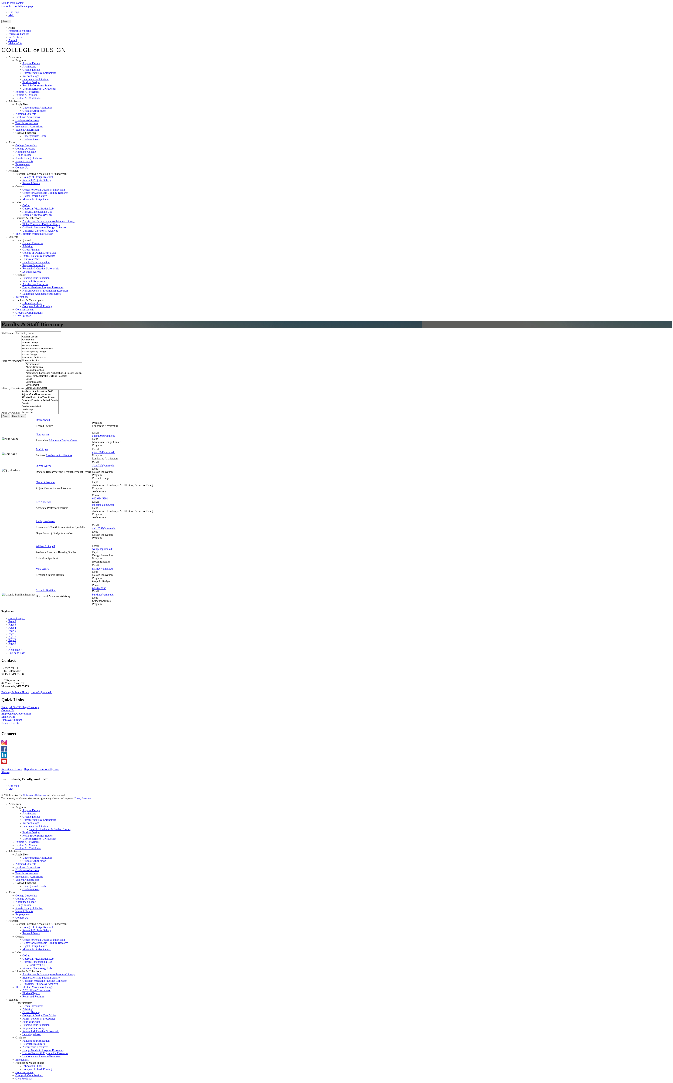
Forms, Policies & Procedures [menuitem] (38, 255)
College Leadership (26, 895)
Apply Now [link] (22, 104)
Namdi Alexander (45, 482)
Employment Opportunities (16, 713)
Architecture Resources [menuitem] (35, 284)
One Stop (13, 12)
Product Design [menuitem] (31, 82)
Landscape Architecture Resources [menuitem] (41, 293)
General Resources (32, 1005)
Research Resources (33, 1043)
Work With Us (37, 964)
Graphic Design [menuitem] (31, 69)
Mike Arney (42, 568)
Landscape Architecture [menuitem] (35, 79)
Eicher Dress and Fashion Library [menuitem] (41, 224)
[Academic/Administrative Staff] (39, 391)
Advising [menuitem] (27, 246)
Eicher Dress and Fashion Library (41, 977)
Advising (27, 1009)
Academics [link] (14, 57)
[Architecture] (37, 339)
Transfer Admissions (26, 873)
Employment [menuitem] (22, 164)
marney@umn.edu (102, 568)
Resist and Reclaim (33, 996)
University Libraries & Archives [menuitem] (40, 230)
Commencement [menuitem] (24, 309)
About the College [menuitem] (25, 151)
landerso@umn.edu (103, 504)
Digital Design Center (34, 946)
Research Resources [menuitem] (33, 281)
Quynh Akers (43, 465)
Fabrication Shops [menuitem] (32, 303)
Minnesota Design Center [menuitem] (36, 199)
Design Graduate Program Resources (42, 1050)
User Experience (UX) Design (39, 838)
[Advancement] (53, 364)
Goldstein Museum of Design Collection (44, 980)
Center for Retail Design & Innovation (43, 939)
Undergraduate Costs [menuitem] (34, 135)
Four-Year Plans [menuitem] (31, 259)
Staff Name (7, 333)
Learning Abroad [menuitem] (31, 271)
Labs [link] (18, 202)
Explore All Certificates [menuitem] (28, 98)
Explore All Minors (26, 845)
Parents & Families (18, 33)
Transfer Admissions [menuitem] (26, 123)
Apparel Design (31, 810)
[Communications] (53, 382)
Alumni (12, 40)
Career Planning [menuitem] (31, 249)
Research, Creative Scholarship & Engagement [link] (41, 173)
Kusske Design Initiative (29, 908)
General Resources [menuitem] (32, 243)
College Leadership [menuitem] (26, 145)
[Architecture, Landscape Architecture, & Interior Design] (53, 373)
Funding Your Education (36, 1024)
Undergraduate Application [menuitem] (37, 107)
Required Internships (33, 1028)
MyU (11, 15)
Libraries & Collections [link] (28, 217)
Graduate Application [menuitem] (34, 110)
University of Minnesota (34, 795)
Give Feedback (23, 1078)
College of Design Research (37, 927)
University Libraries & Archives (40, 983)
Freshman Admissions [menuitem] (27, 117)
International (22, 1059)
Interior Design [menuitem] (30, 76)
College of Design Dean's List (39, 1015)
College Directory (25, 898)
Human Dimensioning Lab (37, 961)
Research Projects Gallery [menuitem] (36, 180)
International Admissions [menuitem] (29, 126)
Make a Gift (15, 43)
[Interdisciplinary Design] (37, 351)
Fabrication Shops (32, 1065)
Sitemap (5, 772)
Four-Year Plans (31, 1021)
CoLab (26, 955)
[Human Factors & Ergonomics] (37, 348)
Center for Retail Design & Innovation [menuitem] (43, 189)
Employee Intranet (11, 719)
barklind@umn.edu (103, 594)
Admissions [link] (14, 101)
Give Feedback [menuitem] (23, 315)
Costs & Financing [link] (25, 132)
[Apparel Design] (37, 336)
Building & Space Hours (15, 692)
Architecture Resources (35, 1046)
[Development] (53, 385)
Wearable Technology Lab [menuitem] (37, 214)
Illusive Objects (31, 993)
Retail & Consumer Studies (37, 835)
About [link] (11, 142)
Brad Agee (42, 449)
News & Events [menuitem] (24, 161)
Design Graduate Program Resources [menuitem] (42, 287)
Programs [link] (20, 60)
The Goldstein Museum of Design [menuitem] (34, 233)
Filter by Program (11, 360)
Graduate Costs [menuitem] (30, 139)
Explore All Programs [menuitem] (27, 91)
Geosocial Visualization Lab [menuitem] (38, 208)
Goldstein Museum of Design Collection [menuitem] (44, 227)
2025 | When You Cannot (36, 990)
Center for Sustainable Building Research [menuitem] (45, 192)
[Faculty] (39, 403)
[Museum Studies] (37, 360)
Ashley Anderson (45, 521)
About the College (25, 901)
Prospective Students (19, 30)
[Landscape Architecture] (37, 357)
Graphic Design (31, 816)
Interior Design (30, 822)
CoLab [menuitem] (26, 205)
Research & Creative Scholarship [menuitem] (40, 268)
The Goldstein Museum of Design (34, 987)
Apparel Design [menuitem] (31, 63)
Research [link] (13, 170)
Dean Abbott (43, 419)
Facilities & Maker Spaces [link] (29, 300)
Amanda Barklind (46, 590)
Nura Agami (42, 434)
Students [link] (13, 236)
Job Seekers (15, 37)
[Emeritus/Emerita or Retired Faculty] (39, 400)
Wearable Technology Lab (37, 968)
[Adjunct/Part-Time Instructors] (39, 394)
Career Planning (31, 1012)
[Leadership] (39, 409)
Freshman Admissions (27, 867)
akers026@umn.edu (103, 465)
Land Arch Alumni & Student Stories (49, 829)
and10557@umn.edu (103, 528)
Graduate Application (34, 860)
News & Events (10, 723)
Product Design (31, 832)
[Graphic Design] (37, 342)
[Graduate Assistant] (39, 406)
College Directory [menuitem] (25, 148)
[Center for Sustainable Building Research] (53, 376)
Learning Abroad (31, 1034)
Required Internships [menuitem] (33, 265)
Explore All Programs (27, 841)
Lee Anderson (43, 501)
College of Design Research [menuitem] (37, 176)
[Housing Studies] (37, 345)
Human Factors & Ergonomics (39, 819)
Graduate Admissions (27, 870)
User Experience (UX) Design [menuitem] (39, 88)
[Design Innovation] (53, 370)
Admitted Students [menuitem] (25, 113)
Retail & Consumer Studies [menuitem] (37, 85)
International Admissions (29, 876)
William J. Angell (45, 546)
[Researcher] (39, 412)
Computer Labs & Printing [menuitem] (37, 306)
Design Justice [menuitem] (23, 154)
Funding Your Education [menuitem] (36, 262)
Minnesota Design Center (63, 440)
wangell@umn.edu (102, 548)
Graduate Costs (30, 889)
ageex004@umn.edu (103, 452)
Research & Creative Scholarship (40, 1031)
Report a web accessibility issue (41, 769)
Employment (22, 914)
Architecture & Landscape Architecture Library (48, 974)
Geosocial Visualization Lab (38, 958)
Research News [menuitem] (31, 183)
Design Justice (23, 904)
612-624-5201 (100, 498)
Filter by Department (12, 388)
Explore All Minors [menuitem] (26, 94)
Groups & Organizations (29, 1075)
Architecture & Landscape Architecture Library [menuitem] (48, 221)
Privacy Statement (83, 798)
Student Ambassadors (27, 879)
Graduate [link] (20, 274)
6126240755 (99, 588)
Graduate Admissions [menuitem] (27, 120)
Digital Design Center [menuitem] (34, 195)
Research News (31, 933)
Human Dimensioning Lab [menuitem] (37, 211)
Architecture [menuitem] (29, 66)
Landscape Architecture (59, 455)
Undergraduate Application (37, 857)
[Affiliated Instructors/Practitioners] (39, 397)
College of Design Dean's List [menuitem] (39, 252)
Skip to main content (12, 2)
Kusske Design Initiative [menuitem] (29, 158)
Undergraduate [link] (23, 240)
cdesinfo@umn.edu (41, 692)
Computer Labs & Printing (37, 1069)
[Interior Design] (37, 354)
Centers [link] (19, 186)
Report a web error (11, 769)
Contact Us (7, 710)
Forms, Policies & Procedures (38, 1018)
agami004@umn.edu (103, 435)
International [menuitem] (22, 296)
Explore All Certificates (28, 848)
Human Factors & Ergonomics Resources (45, 1053)
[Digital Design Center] (53, 388)
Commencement (24, 1072)
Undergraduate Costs (34, 886)
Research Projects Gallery (36, 930)
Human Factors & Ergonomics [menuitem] (39, 72)
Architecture (29, 813)
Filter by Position (10, 412)
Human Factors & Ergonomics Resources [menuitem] (45, 290)
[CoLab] (53, 379)
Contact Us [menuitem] (21, 167)
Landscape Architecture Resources (41, 1056)
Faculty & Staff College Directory (20, 707)
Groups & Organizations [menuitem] (29, 312)
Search (6, 21)
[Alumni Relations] (53, 367)
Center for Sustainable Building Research (45, 942)
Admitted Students (25, 863)
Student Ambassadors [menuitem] (27, 129)
